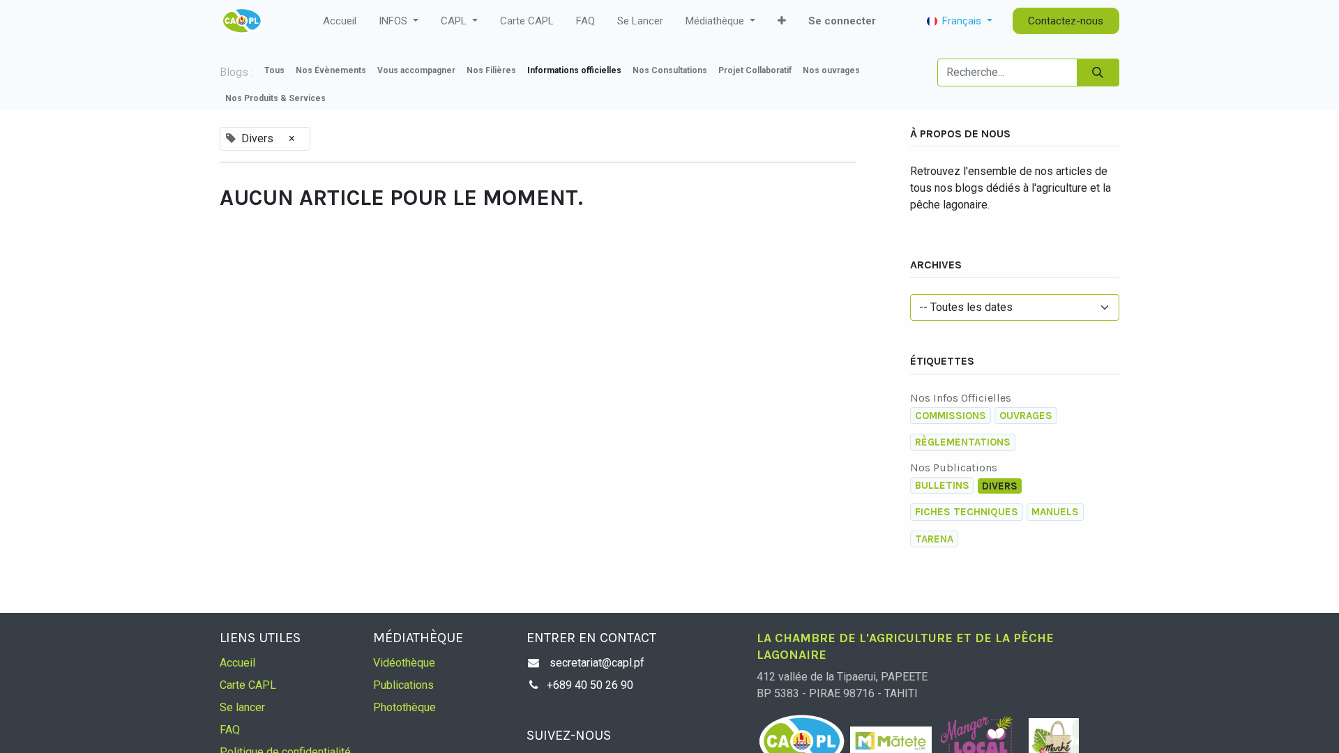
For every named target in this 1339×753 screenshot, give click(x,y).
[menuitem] (340, 21)
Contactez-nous (1065, 21)
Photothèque (404, 707)
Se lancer (242, 707)
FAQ (230, 729)
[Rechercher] (1098, 72)
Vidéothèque (404, 662)
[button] (781, 21)
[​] (336, 98)
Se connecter (842, 21)
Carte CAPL (248, 685)
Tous (274, 70)
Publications (403, 685)
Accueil (237, 662)
